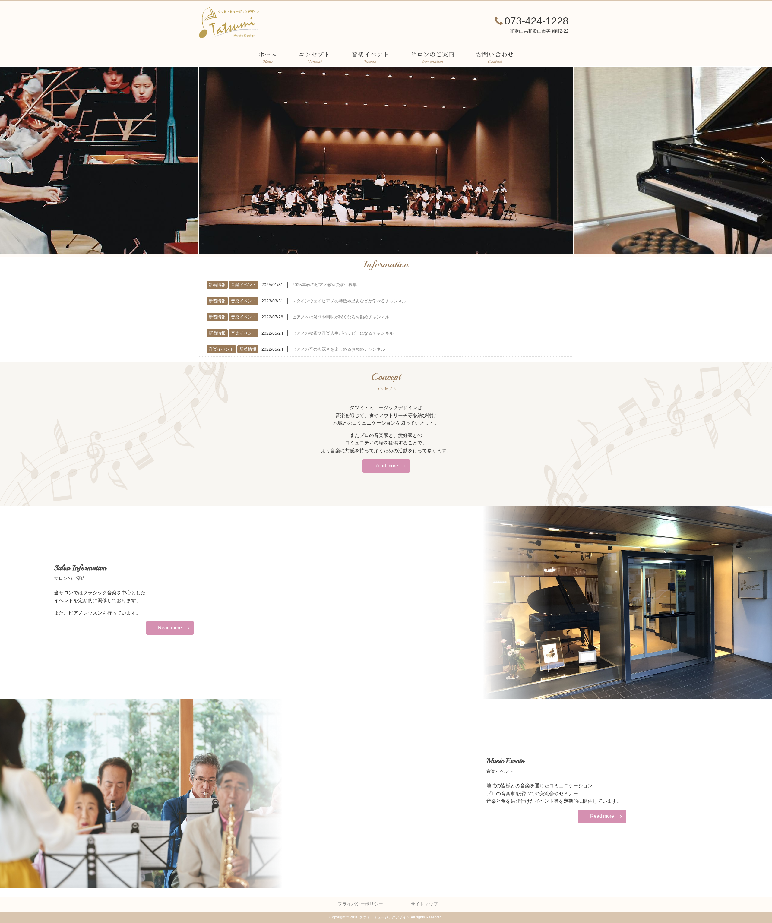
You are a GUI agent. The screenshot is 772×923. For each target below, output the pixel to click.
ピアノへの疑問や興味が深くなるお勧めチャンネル (340, 317)
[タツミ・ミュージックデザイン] (229, 36)
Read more (386, 465)
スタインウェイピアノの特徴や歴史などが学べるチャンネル (349, 301)
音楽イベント (243, 284)
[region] (386, 160)
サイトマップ (424, 904)
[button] (9, 160)
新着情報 (217, 284)
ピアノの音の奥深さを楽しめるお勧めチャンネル (338, 349)
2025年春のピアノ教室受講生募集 (324, 284)
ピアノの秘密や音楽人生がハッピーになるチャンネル (343, 333)
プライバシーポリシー (360, 904)
